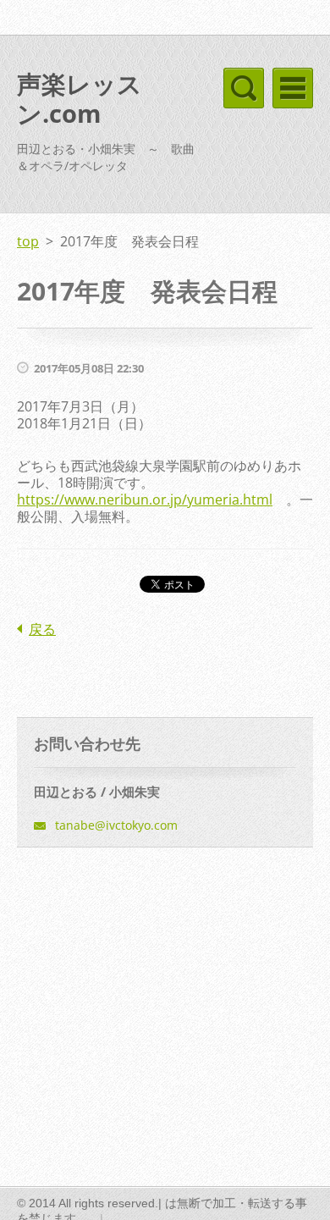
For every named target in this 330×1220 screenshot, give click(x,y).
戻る (42, 629)
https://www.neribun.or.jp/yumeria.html (144, 499)
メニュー (292, 88)
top (28, 241)
